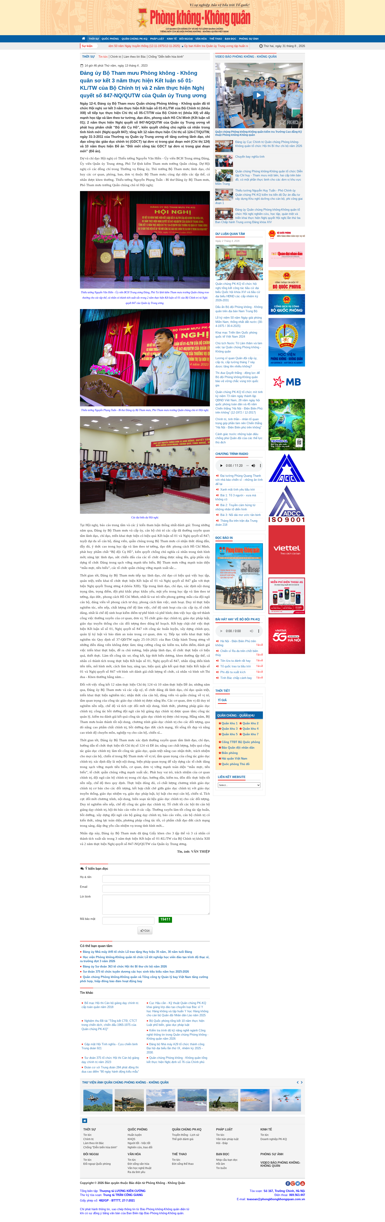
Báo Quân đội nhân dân (238, 747)
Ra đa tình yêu (136, 1172)
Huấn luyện (135, 1134)
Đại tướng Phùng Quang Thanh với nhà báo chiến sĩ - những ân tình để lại (239, 480)
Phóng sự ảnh (248, 38)
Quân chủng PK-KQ (134, 38)
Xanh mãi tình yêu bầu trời (237, 489)
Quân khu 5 (230, 734)
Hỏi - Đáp (222, 1143)
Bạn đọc (230, 38)
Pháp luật (157, 38)
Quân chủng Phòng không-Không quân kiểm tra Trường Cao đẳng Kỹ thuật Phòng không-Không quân (258, 133)
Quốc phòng (110, 38)
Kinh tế (172, 38)
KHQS (131, 1139)
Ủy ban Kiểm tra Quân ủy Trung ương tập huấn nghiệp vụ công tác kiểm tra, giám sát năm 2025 (229, 46)
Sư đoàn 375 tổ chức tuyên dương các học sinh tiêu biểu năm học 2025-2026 (136, 971)
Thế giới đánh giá (182, 1139)
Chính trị (115, 56)
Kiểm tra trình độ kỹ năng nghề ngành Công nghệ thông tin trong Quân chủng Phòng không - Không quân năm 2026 (177, 1034)
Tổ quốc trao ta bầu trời (235, 666)
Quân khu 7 (250, 734)
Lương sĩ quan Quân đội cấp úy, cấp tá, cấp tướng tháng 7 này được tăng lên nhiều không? (236, 362)
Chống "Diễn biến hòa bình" (166, 56)
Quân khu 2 (250, 723)
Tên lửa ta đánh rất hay (235, 660)
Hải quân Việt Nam (234, 758)
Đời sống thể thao (183, 1163)
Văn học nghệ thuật (139, 1168)
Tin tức (103, 56)
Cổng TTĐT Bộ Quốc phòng (241, 742)
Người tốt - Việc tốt (139, 1143)
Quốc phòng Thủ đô (236, 764)
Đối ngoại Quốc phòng (97, 1163)
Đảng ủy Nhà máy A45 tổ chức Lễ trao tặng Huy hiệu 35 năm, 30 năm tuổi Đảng (137, 951)
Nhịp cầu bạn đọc (227, 1159)
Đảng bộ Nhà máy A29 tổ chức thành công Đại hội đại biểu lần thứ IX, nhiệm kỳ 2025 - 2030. (176, 1048)
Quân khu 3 (230, 728)
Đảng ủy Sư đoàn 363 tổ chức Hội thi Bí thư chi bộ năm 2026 (125, 966)
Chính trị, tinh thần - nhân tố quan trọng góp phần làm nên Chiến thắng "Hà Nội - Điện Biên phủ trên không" (238, 423)
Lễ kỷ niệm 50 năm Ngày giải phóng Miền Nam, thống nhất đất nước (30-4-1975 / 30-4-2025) (239, 322)
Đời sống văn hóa (138, 1163)
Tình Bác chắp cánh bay (236, 678)
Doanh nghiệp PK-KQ (273, 1139)
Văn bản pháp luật (227, 1139)
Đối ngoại (186, 38)
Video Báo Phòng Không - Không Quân (245, 56)
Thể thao (215, 38)
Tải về (259, 645)
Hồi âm (220, 1163)
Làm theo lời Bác (135, 56)
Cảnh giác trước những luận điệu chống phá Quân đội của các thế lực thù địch (238, 438)
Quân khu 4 (250, 728)
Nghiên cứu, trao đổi (140, 1147)
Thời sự (94, 38)
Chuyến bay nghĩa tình (249, 156)
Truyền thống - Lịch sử (185, 1134)
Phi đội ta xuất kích (233, 672)
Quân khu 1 (230, 723)
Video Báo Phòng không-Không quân (280, 1164)
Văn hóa (201, 38)
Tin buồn (221, 1168)
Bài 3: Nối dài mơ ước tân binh (240, 515)
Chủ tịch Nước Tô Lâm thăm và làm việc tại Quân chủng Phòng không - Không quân (238, 347)
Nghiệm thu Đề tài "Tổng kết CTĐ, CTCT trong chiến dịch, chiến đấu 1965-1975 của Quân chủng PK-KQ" (109, 1025)
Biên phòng (230, 753)
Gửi (146, 930)
